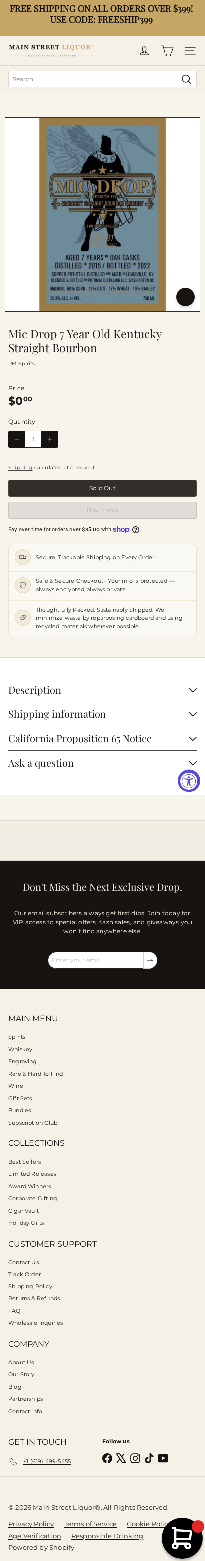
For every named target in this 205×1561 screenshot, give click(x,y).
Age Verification (34, 1536)
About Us (21, 1362)
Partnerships (25, 1398)
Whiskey (20, 1049)
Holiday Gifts (26, 1222)
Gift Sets (20, 1098)
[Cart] (167, 50)
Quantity (21, 421)
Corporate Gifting (32, 1198)
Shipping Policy (30, 1286)
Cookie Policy (149, 1524)
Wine (15, 1085)
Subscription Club (32, 1122)
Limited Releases (32, 1173)
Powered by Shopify (41, 1547)
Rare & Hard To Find (35, 1073)
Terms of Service (90, 1524)
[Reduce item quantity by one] (16, 439)
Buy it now (103, 510)
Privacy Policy (31, 1524)
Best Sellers (24, 1161)
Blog (15, 1386)
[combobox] (102, 79)
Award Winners (29, 1186)
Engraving (22, 1061)
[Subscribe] (150, 960)
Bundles (19, 1110)
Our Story (21, 1374)
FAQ (14, 1310)
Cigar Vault (23, 1210)
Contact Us (23, 1262)
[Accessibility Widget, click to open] (189, 780)
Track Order (24, 1274)
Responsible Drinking (107, 1536)
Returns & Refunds (34, 1298)
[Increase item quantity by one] (49, 439)
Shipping (20, 467)
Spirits (16, 1036)
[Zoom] (185, 297)
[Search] (186, 79)
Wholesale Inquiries (35, 1322)
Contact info (25, 1411)
